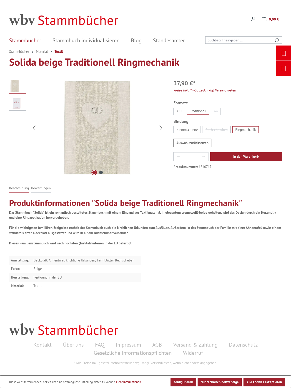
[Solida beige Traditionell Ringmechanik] (97, 128)
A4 (217, 112)
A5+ (179, 111)
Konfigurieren (183, 382)
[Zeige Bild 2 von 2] (101, 172)
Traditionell (198, 111)
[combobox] (238, 40)
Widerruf (193, 352)
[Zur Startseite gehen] (63, 19)
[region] (87, 128)
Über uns (73, 344)
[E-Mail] (283, 53)
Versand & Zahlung (195, 344)
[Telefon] (283, 68)
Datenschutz (243, 344)
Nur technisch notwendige (220, 382)
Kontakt (42, 344)
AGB (157, 344)
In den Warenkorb (246, 156)
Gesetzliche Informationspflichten (133, 352)
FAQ (99, 344)
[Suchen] (276, 40)
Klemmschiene (187, 129)
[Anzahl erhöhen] (203, 156)
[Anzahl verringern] (178, 156)
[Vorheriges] (34, 127)
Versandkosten (161, 363)
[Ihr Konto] (253, 19)
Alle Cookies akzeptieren (264, 382)
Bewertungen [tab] (41, 188)
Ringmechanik (245, 129)
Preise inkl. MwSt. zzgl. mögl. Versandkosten (204, 90)
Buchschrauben (218, 130)
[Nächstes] (161, 127)
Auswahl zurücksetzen (192, 143)
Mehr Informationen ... (130, 382)
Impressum (128, 344)
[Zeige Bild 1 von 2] (94, 172)
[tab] (19, 189)
